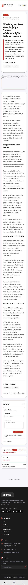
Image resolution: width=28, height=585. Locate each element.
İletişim (4, 516)
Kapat (24, 464)
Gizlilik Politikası (7, 524)
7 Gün (20, 449)
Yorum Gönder (18, 432)
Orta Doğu (8, 66)
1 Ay (24, 449)
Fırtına (16, 66)
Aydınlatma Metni (7, 526)
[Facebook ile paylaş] (10, 393)
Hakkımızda (5, 521)
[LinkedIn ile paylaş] (19, 393)
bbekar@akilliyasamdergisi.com (11, 547)
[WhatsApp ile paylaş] (23, 393)
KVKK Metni (6, 529)
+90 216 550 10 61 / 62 (10, 544)
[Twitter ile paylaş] (14, 393)
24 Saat (15, 449)
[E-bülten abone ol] (24, 561)
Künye (4, 519)
